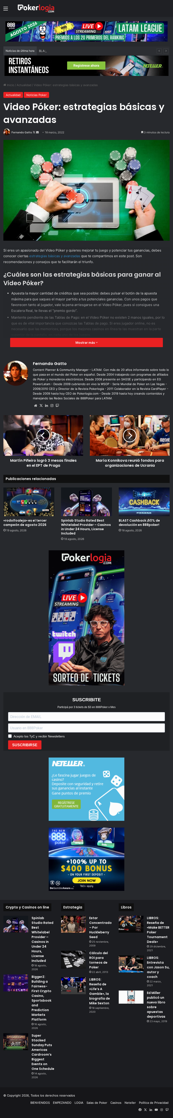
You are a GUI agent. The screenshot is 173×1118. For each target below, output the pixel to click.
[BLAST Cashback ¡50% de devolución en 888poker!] (144, 501)
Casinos (115, 1102)
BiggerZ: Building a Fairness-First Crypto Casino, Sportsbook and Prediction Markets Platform (41, 998)
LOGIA (79, 1102)
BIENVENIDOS (40, 1102)
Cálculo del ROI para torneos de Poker (98, 960)
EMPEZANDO (62, 1102)
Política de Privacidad (153, 1102)
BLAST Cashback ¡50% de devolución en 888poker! (75, 51)
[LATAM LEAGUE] (86, 65)
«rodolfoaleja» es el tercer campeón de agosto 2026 (25, 522)
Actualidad (24, 85)
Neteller (130, 1102)
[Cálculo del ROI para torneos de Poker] (73, 960)
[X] (41, 405)
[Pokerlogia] (36, 8)
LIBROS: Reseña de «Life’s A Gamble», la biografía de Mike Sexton (99, 991)
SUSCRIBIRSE (24, 745)
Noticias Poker (36, 95)
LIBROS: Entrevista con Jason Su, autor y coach (158, 967)
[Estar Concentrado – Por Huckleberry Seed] (73, 924)
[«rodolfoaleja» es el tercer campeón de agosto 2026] (28, 501)
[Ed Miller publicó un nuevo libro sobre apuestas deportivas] (131, 997)
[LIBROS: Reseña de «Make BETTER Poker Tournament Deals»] (131, 924)
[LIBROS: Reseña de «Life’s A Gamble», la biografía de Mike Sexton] (73, 985)
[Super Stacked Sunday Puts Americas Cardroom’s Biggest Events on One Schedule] (15, 1041)
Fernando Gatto (21, 132)
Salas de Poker (96, 1102)
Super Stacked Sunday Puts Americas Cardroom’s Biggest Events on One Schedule (43, 1052)
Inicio (10, 85)
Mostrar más (85, 342)
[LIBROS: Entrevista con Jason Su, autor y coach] (131, 964)
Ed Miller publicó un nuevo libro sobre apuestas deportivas (156, 1005)
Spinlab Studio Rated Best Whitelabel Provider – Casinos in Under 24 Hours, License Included (86, 527)
